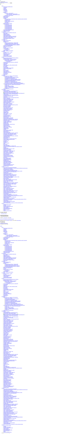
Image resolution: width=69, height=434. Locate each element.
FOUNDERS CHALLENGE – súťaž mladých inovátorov (11, 95)
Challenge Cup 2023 (6, 333)
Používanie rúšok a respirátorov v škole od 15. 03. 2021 (11, 190)
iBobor (4, 143)
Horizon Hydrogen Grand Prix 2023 (8, 118)
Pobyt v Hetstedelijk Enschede (7, 379)
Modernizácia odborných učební (8, 58)
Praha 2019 (5, 142)
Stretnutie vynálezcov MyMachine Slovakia (9, 139)
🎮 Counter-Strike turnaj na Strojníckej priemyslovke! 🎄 (11, 92)
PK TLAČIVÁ (9, 61)
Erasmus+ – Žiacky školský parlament (8, 402)
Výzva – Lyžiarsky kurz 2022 (7, 185)
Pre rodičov (3, 51)
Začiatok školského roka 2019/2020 (8, 155)
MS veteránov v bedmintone (7, 106)
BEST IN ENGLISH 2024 (7, 102)
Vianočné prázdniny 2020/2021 (7, 415)
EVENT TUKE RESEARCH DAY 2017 (9, 164)
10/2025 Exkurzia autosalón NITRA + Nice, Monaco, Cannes (11, 176)
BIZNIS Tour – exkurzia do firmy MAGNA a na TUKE (11, 104)
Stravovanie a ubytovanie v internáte (8, 37)
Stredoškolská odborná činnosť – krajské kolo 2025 (11, 42)
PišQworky (5, 147)
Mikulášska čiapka (6, 112)
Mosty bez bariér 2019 (6, 154)
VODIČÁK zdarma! (6, 128)
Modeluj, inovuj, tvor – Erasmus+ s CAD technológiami (11, 297)
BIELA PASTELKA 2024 (7, 328)
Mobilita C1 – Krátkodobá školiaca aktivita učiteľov (11, 87)
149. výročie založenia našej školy (8, 356)
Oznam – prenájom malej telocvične (8, 189)
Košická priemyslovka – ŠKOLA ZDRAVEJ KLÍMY (10, 286)
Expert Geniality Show (6, 366)
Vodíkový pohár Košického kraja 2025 (8, 320)
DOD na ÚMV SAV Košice (7, 384)
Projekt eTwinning (6, 67)
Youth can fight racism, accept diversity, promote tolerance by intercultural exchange (14, 83)
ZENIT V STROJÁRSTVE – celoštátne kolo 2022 (10, 183)
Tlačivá (3, 203)
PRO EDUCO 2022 (6, 123)
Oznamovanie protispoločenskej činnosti (9, 29)
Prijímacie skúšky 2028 (6, 255)
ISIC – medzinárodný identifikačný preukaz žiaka (10, 32)
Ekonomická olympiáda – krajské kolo (8, 397)
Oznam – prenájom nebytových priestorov (9, 188)
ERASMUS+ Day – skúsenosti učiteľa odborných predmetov (13, 79)
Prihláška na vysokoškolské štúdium (8, 45)
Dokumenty (5, 18)
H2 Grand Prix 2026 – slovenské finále (8, 169)
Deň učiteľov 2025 (6, 172)
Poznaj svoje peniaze (6, 291)
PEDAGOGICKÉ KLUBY (8, 60)
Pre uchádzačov (4, 253)
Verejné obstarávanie (6, 245)
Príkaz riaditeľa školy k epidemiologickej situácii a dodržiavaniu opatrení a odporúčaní (16, 240)
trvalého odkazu (19, 220)
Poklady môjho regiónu (6, 71)
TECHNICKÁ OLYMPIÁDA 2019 (8, 165)
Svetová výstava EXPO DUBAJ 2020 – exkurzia (10, 133)
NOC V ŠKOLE (6, 111)
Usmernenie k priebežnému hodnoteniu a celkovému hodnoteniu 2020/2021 (13, 195)
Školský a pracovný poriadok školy (9, 242)
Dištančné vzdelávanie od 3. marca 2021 (9, 191)
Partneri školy (5, 9)
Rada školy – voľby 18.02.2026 (9, 13)
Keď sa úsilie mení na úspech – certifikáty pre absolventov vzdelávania (14, 304)
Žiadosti (5, 431)
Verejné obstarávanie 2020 (8, 25)
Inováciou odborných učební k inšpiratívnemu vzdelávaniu (11, 279)
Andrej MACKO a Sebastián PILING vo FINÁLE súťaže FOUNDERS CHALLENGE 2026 (15, 168)
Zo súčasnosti (5, 7)
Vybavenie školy (6, 11)
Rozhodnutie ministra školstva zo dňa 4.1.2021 (9, 192)
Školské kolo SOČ (6, 359)
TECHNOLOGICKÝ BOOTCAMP (8, 317)
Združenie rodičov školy (7, 54)
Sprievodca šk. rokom (8, 19)
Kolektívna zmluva (7, 21)
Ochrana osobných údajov (7, 30)
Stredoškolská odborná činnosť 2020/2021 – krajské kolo (11, 135)
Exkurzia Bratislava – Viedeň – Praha (8, 351)
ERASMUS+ (3, 296)
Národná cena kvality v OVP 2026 (8, 390)
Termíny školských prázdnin (7, 40)
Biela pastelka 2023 (6, 338)
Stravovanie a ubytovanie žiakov (8, 56)
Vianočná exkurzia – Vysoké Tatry (8, 100)
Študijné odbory (6, 10)
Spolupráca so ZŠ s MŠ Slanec (7, 101)
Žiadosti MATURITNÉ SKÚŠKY (8, 208)
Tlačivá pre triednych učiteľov (7, 204)
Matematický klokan (6, 387)
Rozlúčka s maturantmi (6, 90)
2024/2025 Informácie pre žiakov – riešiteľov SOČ (11, 43)
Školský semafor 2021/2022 (7, 184)
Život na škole (4, 89)
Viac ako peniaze (6, 284)
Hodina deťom (5, 318)
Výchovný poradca (6, 48)
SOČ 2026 (5, 263)
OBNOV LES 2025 (6, 94)
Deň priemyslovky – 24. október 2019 (8, 151)
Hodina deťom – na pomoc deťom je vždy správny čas (10, 341)
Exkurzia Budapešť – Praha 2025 (8, 325)
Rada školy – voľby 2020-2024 (9, 15)
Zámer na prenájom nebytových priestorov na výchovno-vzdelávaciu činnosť (13, 202)
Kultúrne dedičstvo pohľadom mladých (8, 88)
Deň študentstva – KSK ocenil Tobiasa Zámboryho (10, 134)
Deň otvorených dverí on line (7, 196)
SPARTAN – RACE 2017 (7, 385)
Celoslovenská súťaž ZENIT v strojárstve (9, 156)
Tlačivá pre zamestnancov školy (8, 210)
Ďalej (6, 213)
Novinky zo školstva (6, 178)
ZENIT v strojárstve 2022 (7, 353)
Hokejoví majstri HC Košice (7, 158)
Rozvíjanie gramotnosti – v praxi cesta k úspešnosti (10, 59)
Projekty (3, 278)
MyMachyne (5, 64)
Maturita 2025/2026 (6, 41)
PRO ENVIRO (5, 294)
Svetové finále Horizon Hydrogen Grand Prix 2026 (10, 167)
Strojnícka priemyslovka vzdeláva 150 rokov (9, 124)
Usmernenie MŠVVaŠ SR (7, 423)
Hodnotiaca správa (7, 20)
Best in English (5, 144)
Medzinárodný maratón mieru (7, 116)
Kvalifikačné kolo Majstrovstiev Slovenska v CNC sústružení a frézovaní (13, 146)
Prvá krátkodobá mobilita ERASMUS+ (10, 299)
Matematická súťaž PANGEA (7, 382)
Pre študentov (3, 261)
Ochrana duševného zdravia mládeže (8, 177)
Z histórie (5, 229)
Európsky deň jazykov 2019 (7, 153)
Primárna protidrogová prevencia (8, 55)
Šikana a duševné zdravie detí (7, 46)
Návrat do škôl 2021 (6, 193)
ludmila (10, 217)
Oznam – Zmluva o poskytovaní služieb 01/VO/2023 (10, 179)
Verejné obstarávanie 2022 (8, 248)
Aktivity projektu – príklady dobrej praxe (10, 281)
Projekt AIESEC (6, 65)
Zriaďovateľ (5, 230)
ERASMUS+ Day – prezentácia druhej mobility (11, 81)
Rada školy (5, 12)
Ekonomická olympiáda (7, 110)
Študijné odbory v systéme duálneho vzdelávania (10, 258)
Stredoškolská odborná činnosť (7, 159)
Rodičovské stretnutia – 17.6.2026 (8, 273)
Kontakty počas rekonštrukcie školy (8, 6)
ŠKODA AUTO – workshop (7, 149)
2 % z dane (5, 52)
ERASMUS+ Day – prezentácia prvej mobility (11, 78)
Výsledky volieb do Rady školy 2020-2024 (9, 198)
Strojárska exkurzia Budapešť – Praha (8, 99)
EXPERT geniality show (7, 125)
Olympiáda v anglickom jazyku (7, 343)
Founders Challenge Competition (8, 108)
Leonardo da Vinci (6, 73)
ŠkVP (6, 232)
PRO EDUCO (5, 157)
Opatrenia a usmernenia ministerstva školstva (9, 201)
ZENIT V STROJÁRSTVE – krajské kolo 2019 (10, 145)
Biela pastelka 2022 (6, 131)
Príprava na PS (5, 260)
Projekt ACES (5, 74)
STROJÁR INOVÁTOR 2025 (7, 173)
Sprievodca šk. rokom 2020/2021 (8, 421)
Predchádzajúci (2, 213)
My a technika (5, 66)
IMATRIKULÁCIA (6, 160)
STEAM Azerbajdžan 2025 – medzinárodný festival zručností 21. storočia (13, 392)
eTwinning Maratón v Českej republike (8, 289)
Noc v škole (5, 140)
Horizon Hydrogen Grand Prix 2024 (8, 330)
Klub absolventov (6, 17)
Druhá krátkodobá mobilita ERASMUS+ (10, 302)
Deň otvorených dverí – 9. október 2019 (9, 374)
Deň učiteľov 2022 (6, 403)
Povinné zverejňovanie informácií (8, 23)
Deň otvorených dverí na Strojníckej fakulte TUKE (10, 138)
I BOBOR (5, 129)
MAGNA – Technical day (7, 98)
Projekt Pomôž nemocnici (7, 137)
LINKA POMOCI (7, 49)
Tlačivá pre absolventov (7, 209)
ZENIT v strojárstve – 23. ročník (8, 348)
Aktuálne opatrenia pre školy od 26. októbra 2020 (10, 418)
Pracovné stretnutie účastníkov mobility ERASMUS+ (12, 77)
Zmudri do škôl (5, 63)
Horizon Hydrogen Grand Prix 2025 (8, 395)
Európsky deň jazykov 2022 (7, 130)
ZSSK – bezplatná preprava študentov (8, 50)
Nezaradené (7, 220)
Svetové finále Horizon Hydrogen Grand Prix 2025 (10, 171)
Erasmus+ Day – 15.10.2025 (8, 76)
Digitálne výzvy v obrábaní (7, 126)
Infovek (4, 69)
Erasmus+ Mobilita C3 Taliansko (9, 307)
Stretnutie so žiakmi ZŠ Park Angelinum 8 (9, 323)
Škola (2, 227)
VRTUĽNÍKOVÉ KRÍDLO (7, 161)
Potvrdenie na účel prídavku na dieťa (8, 206)
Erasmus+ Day (7, 85)
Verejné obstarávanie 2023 (8, 27)
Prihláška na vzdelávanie (7, 34)
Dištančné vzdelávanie (6, 197)
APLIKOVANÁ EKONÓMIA (7, 72)
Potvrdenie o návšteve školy (7, 205)
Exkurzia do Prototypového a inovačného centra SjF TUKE (11, 97)
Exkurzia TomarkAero (6, 364)
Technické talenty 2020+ (7, 136)
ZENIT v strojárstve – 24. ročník (8, 113)
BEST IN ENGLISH (6, 346)
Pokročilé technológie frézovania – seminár (9, 148)
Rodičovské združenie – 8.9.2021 (8, 408)
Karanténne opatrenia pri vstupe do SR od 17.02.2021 (10, 413)
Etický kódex (6, 22)
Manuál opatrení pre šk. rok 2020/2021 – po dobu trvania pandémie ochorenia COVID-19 (15, 420)
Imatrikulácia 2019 (6, 369)
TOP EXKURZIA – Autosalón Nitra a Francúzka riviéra (11, 315)
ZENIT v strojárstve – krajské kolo (8, 103)
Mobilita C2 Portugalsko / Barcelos (9, 86)
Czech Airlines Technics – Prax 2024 (8, 107)
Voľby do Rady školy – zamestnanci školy (12, 235)
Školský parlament (6, 16)
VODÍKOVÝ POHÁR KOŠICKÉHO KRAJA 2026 (10, 170)
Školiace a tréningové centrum (7, 68)
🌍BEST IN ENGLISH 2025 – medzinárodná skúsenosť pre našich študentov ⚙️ (14, 93)
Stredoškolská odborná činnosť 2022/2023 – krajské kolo (12, 44)
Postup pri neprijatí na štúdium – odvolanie (9, 38)
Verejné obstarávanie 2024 (8, 28)
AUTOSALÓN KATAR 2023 (7, 336)
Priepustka (5, 426)
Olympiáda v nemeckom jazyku (8, 109)
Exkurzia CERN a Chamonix (7, 105)
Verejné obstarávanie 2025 (8, 250)
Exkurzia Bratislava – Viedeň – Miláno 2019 (9, 372)
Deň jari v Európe (6, 70)
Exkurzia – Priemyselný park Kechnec (8, 117)
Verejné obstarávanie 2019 (8, 24)
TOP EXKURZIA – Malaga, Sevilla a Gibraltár (10, 91)
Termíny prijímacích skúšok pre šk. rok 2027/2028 (10, 36)
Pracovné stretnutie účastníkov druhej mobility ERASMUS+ (12, 80)
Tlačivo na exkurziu (6, 428)
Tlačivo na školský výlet (7, 207)
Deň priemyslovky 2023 (7, 115)
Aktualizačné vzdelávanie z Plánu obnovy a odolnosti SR (11, 62)
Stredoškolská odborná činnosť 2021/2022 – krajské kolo (11, 182)
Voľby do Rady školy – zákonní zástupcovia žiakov (13, 14)
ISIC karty (5, 268)
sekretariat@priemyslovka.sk (4, 2)
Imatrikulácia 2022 (6, 127)
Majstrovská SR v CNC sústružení (8, 162)
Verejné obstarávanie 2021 (8, 247)
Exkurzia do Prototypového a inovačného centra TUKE (11, 312)
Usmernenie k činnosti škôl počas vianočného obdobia (10, 194)
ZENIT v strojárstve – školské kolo (8, 152)
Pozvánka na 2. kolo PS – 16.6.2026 (8, 377)
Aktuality (3, 166)
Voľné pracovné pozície (7, 31)
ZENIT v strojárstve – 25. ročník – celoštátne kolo (10, 175)
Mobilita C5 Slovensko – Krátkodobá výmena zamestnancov (12, 84)
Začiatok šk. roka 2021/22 (7, 187)
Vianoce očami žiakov (6, 361)
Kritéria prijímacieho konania (7, 35)
